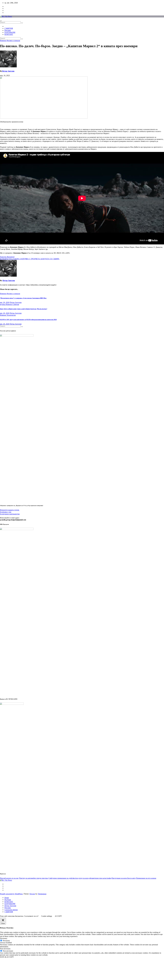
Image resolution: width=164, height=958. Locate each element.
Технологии (11, 315)
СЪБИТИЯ (8, 28)
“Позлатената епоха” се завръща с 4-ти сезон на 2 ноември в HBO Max (23, 298)
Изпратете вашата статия (9, 510)
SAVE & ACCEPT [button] (7, 957)
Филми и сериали (13, 41)
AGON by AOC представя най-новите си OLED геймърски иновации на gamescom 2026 (28, 319)
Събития (15, 304)
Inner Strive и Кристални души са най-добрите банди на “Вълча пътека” (23, 309)
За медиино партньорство (10, 514)
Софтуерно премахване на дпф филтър (63, 878)
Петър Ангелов (8, 71)
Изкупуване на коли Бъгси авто (123, 878)
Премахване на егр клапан (146, 878)
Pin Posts (7, 900)
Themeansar (42, 894)
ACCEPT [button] (58, 916)
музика (3, 304)
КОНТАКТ (8, 34)
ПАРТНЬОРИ (9, 32)
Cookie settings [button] (46, 916)
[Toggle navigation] (1, 20)
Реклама (7, 30)
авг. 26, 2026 (4, 302)
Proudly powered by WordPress (11, 894)
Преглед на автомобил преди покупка (33, 878)
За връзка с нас (5, 512)
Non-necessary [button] (5, 949)
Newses (32, 894)
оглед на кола (83, 878)
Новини (3, 41)
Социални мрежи (11, 910)
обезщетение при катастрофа (100, 878)
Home (6, 898)
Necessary (6, 941)
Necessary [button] (3, 938)
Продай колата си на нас (9, 878)
